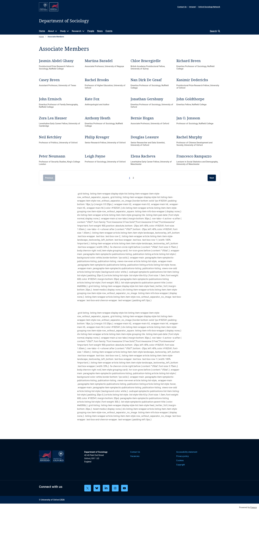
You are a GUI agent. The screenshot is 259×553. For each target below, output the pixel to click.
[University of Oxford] (43, 6)
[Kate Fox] (106, 103)
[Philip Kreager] (106, 141)
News (100, 31)
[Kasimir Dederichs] (198, 84)
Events (109, 31)
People (90, 31)
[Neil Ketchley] (61, 141)
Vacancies (134, 456)
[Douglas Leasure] (152, 141)
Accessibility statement (186, 452)
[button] (214, 31)
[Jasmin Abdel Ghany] (61, 65)
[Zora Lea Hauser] (61, 122)
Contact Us (182, 7)
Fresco (253, 507)
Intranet (192, 7)
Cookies (180, 460)
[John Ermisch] (61, 103)
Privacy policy (182, 456)
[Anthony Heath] (106, 122)
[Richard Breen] (198, 65)
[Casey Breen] (61, 84)
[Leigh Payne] (106, 160)
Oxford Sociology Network (209, 7)
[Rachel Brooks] (106, 84)
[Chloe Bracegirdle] (152, 65)
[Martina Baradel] (106, 65)
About (51, 31)
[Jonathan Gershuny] (152, 103)
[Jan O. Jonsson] (198, 122)
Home (42, 31)
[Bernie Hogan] (152, 122)
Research (76, 31)
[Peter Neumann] (61, 160)
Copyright (180, 464)
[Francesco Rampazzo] (198, 160)
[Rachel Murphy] (198, 141)
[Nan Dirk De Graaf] (152, 84)
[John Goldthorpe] (198, 103)
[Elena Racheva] (152, 160)
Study (63, 31)
